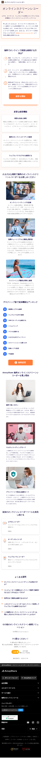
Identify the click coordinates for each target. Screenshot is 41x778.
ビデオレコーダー (14, 522)
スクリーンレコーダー (19, 665)
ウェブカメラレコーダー (16, 557)
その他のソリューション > (20, 631)
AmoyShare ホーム (9, 671)
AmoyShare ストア (30, 678)
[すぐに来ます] (28, 722)
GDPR (7, 739)
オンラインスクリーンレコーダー (15, 2)
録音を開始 (20, 96)
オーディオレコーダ (15, 539)
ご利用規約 (5, 736)
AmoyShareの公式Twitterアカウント (37, 722)
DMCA (35, 736)
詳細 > (10, 531)
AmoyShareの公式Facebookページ (33, 722)
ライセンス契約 (26, 736)
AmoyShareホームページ (6, 665)
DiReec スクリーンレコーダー (25, 33)
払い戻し (33, 739)
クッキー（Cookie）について (19, 739)
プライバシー (15, 736)
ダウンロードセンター (11, 678)
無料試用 (22, 362)
